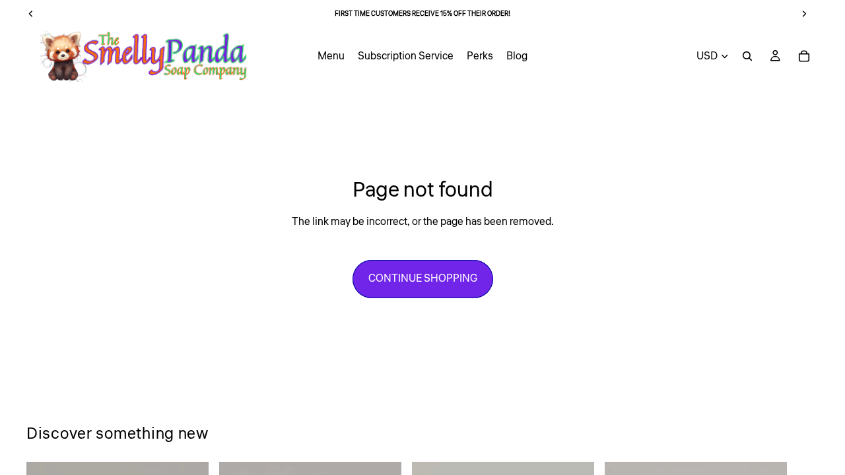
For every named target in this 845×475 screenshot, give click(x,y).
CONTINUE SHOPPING (422, 278)
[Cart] (804, 56)
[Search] (747, 56)
